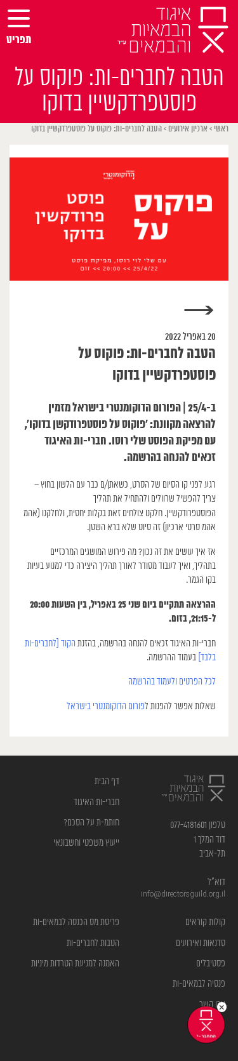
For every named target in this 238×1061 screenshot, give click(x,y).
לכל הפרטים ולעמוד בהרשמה (172, 681)
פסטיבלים (210, 963)
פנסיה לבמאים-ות (199, 983)
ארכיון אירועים (188, 129)
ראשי (221, 129)
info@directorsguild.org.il (183, 894)
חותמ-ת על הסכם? (91, 822)
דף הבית (107, 781)
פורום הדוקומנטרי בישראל (106, 706)
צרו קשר (212, 1004)
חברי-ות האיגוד (96, 802)
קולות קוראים (205, 922)
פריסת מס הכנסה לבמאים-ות (76, 922)
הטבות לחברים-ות (93, 943)
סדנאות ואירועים (200, 943)
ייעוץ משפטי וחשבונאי (86, 842)
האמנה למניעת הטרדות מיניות (75, 963)
